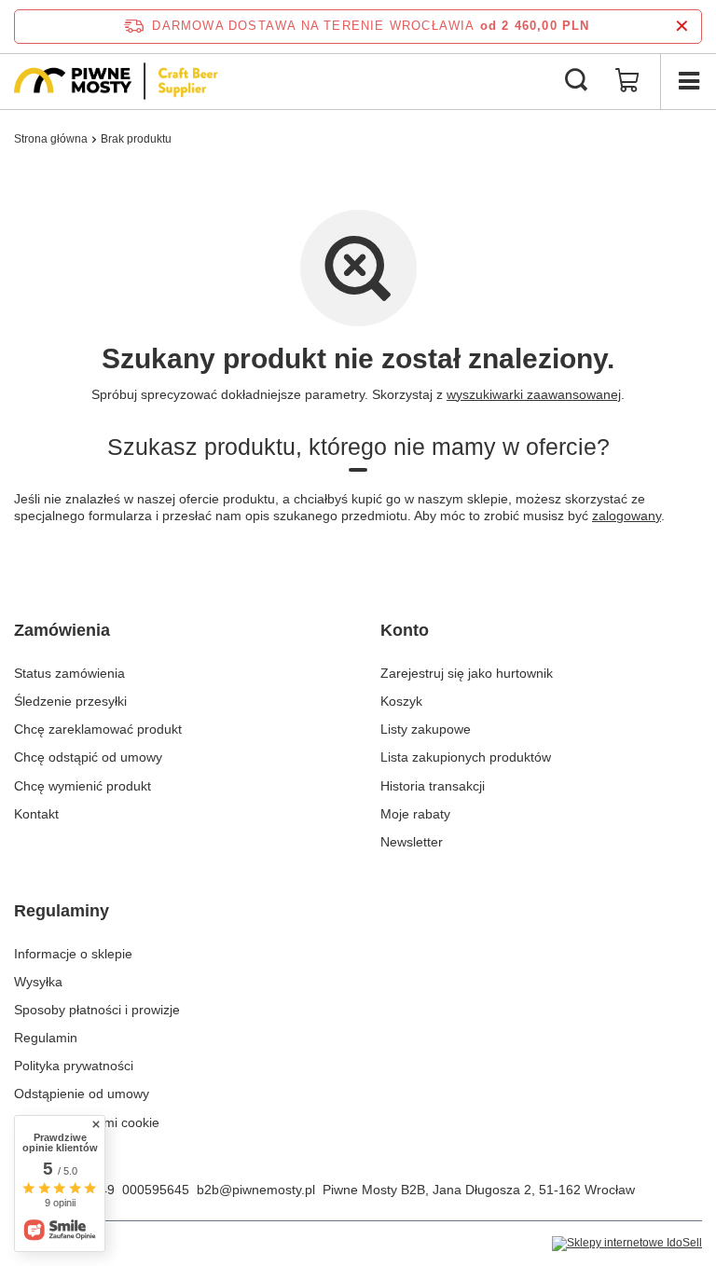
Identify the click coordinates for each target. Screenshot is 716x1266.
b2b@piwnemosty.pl (256, 1189)
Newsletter (411, 841)
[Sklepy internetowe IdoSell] (627, 1243)
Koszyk (401, 701)
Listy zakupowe (425, 729)
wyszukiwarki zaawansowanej (534, 394)
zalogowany (626, 515)
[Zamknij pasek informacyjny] (682, 26)
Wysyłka (38, 981)
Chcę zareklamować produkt (98, 729)
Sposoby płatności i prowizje (97, 1009)
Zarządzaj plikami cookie (86, 1122)
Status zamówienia (69, 673)
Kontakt (36, 813)
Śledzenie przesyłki (70, 701)
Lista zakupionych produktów (465, 757)
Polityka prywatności (73, 1065)
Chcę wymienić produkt (82, 785)
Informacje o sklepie (73, 953)
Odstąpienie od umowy (81, 1093)
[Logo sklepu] (116, 81)
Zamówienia (62, 630)
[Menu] (688, 81)
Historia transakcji (432, 785)
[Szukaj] (576, 81)
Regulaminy (61, 910)
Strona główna (51, 138)
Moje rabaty (415, 813)
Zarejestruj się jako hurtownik (466, 673)
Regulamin (45, 1037)
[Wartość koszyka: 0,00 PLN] (627, 81)
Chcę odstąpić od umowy (88, 757)
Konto (404, 630)
